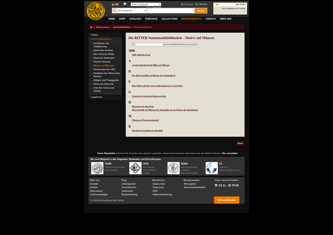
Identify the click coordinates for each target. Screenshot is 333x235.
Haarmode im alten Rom (143, 106)
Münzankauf (96, 191)
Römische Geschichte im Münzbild (147, 130)
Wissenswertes (102, 27)
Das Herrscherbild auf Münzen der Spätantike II (154, 75)
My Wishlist (201, 4)
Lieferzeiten (127, 191)
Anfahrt (93, 187)
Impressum (158, 187)
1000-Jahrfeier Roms (141, 54)
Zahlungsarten (128, 184)
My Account (187, 4)
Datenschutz (159, 184)
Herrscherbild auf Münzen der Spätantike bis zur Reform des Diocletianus (165, 109)
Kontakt (94, 184)
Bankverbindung (129, 194)
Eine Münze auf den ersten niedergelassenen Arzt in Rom (157, 85)
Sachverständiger (99, 194)
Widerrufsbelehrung (162, 194)
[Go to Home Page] (90, 27)
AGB (155, 191)
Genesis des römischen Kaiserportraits (149, 96)
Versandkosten (128, 187)
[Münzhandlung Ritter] (95, 10)
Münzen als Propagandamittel (145, 120)
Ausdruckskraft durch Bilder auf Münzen (150, 65)
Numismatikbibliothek (122, 27)
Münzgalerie (190, 184)
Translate (156, 7)
